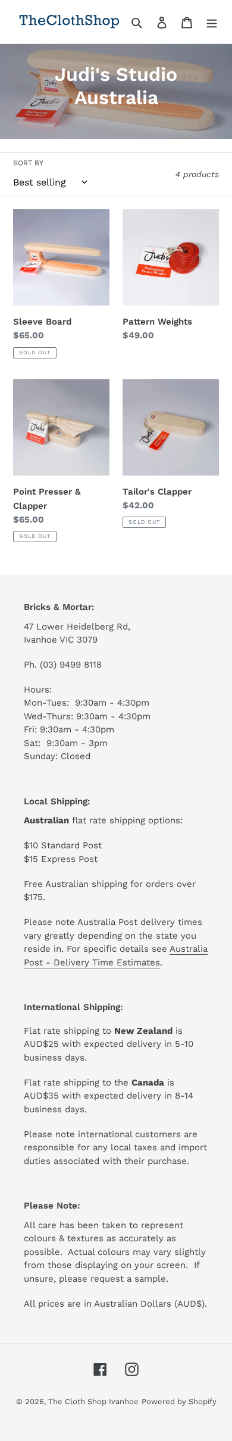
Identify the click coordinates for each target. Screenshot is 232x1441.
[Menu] (211, 22)
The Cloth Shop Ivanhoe (93, 1401)
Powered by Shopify (179, 1401)
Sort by (28, 163)
